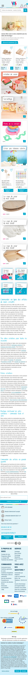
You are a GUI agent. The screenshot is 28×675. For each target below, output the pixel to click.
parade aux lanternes (20, 361)
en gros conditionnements (12, 471)
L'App (2, 589)
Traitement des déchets (7, 560)
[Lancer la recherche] (25, 10)
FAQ (16, 561)
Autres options (5, 671)
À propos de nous (5, 554)
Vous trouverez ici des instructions (18, 400)
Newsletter (17, 557)
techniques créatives (17, 345)
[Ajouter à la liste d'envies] (11, 48)
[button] (2, 57)
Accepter (24, 671)
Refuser (17, 671)
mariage (11, 360)
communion (18, 360)
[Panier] (25, 5)
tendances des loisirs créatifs (8, 347)
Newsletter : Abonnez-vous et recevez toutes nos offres (14, 493)
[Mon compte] (22, 5)
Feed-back (20, 536)
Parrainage (17, 555)
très (25, 471)
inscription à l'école (6, 361)
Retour (3, 584)
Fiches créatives (19, 559)
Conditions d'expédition (7, 573)
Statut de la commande (20, 589)
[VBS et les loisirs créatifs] (14, 4)
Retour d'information (20, 591)
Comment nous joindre (20, 587)
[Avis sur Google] (14, 612)
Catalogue (17, 551)
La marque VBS (5, 558)
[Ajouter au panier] (11, 68)
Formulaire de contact (7, 537)
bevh (13, 617)
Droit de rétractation (6, 578)
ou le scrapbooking (16, 392)
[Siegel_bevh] (7, 620)
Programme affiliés (6, 556)
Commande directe (6, 567)
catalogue (23, 350)
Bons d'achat (18, 553)
